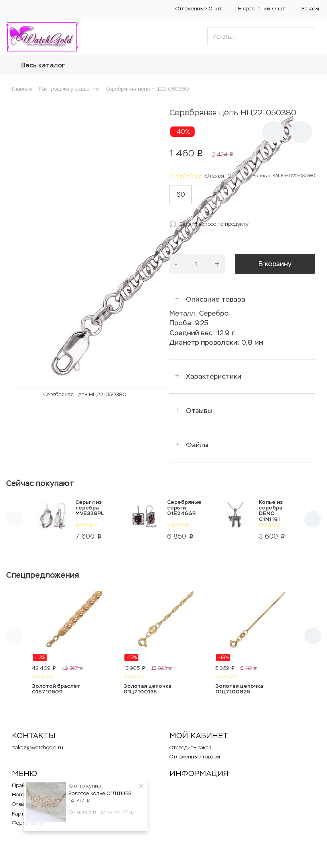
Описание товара (215, 299)
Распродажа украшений (69, 88)
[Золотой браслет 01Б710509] (72, 626)
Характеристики (213, 376)
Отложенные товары (194, 756)
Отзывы (199, 410)
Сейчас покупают (40, 483)
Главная (22, 88)
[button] (8, 9)
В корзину (275, 263)
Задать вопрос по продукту (213, 224)
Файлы (197, 444)
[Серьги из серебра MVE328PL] (52, 521)
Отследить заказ (190, 747)
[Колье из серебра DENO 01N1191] (235, 521)
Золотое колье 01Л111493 (100, 793)
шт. (199, 8)
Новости (22, 794)
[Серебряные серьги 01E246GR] (143, 521)
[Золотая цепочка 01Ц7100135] (163, 626)
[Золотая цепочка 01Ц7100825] (255, 626)
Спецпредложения (42, 575)
